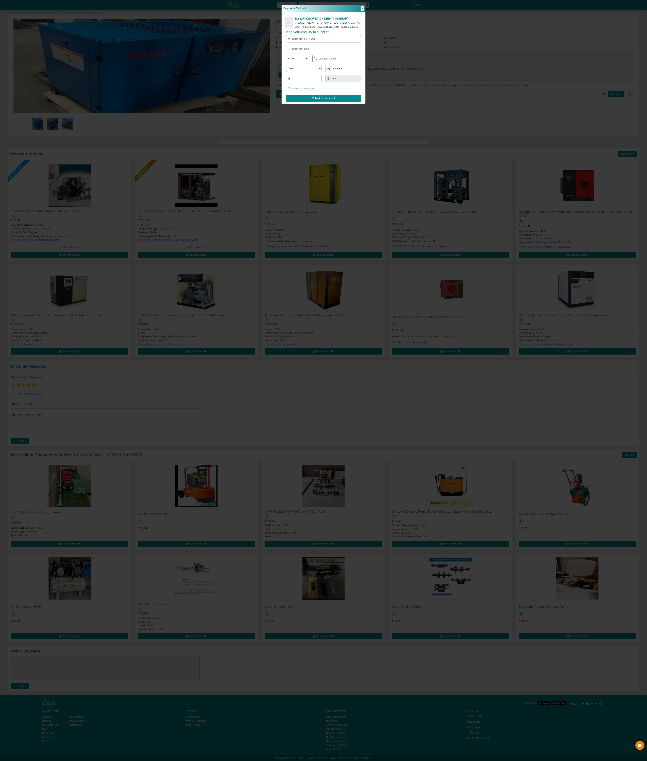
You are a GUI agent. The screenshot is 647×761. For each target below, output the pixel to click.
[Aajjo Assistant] (639, 745)
